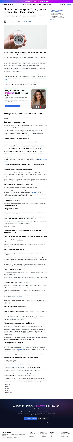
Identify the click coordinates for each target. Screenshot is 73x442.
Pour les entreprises (43, 433)
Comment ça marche (32, 4)
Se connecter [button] (62, 4)
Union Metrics (34, 192)
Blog (51, 436)
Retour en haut (53, 19)
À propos (51, 433)
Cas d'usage (24, 4)
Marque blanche (45, 4)
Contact (51, 437)
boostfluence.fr (20, 239)
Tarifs (50, 4)
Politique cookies (64, 436)
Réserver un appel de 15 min (13, 105)
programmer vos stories (17, 296)
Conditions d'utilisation (65, 433)
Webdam (42, 146)
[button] (43, 418)
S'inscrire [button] (69, 4)
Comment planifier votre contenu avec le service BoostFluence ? (57, 14)
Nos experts (39, 4)
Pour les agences (43, 436)
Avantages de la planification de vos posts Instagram (57, 11)
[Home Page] (7, 4)
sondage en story (22, 349)
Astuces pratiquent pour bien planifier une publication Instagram (57, 17)
